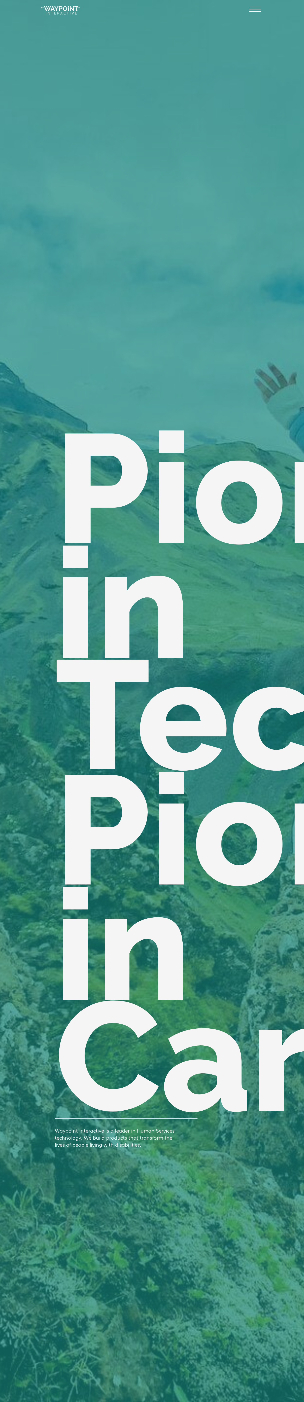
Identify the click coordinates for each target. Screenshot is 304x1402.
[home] (60, 8)
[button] (255, 9)
